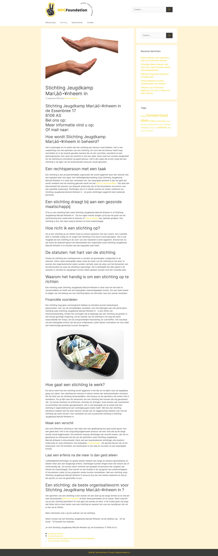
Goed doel (59, 536)
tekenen (162, 127)
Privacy (111, 552)
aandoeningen (93, 443)
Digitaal (143, 116)
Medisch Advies (159, 124)
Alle (97, 552)
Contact (90, 22)
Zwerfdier (150, 131)
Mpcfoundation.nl (123, 552)
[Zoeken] (169, 9)
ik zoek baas (160, 121)
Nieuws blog (50, 22)
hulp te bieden (91, 218)
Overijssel (51, 533)
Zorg (169, 127)
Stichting (63, 22)
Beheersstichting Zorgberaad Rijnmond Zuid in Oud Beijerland (71, 538)
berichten (103, 552)
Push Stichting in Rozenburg (58, 541)
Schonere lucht (153, 127)
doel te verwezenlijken (106, 183)
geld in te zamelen (70, 498)
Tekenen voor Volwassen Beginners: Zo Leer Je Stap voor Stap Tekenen (155, 90)
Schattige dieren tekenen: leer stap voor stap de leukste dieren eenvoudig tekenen (155, 67)
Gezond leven (77, 22)
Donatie (51, 536)
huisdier (151, 121)
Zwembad (144, 131)
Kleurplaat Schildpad (147, 124)
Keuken (168, 121)
